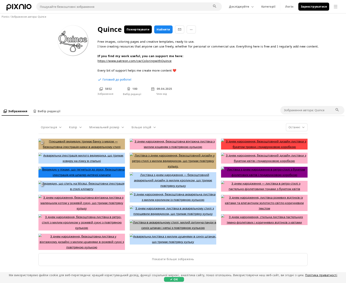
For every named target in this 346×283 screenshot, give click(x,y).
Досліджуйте (239, 6)
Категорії (268, 6)
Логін (289, 6)
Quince (42, 16)
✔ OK (174, 279)
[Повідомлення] (179, 29)
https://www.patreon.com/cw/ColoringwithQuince (135, 61)
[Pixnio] (18, 8)
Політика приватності (321, 275)
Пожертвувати (138, 29)
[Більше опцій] (191, 29)
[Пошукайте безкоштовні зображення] (215, 6)
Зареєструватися (314, 6)
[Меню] (336, 7)
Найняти (163, 29)
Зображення (17, 111)
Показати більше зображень (173, 259)
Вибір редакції (49, 111)
